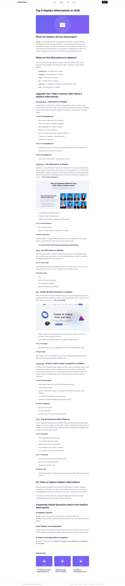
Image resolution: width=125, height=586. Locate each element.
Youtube (92, 584)
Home (54, 2)
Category (61, 2)
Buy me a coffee (99, 584)
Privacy (80, 584)
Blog (68, 2)
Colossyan (41, 84)
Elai (39, 81)
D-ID (39, 87)
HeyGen (38, 42)
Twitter (86, 584)
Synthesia (41, 74)
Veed (40, 77)
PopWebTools (22, 2)
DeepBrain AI (42, 71)
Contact (74, 2)
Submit (104, 2)
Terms (76, 584)
